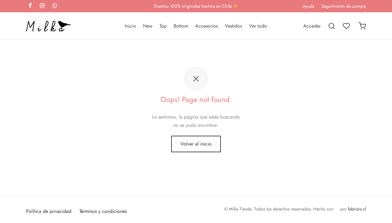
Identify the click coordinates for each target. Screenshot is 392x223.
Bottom (181, 25)
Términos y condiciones (103, 211)
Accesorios (206, 25)
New (148, 25)
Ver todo (258, 25)
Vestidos (233, 25)
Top (163, 25)
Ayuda (308, 6)
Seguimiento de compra (344, 6)
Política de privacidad (48, 211)
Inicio (130, 25)
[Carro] (362, 26)
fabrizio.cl (357, 209)
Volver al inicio (196, 143)
